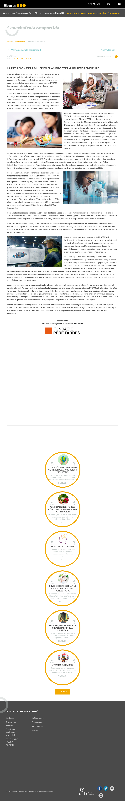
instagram (101, 795)
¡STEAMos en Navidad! (62, 665)
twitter (106, 788)
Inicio (9, 41)
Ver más (63, 691)
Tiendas (45, 13)
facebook (99, 788)
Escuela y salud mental (62, 546)
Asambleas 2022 (57, 13)
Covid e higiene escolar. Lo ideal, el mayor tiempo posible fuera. (62, 588)
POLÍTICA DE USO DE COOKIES (12, 742)
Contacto (10, 718)
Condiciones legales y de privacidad (11, 732)
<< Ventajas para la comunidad (24, 49)
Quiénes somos (8, 13)
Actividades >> (109, 49)
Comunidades (22, 13)
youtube (112, 788)
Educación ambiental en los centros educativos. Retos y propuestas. (62, 469)
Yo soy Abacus (35, 13)
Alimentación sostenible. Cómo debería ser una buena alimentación (62, 509)
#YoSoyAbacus (38, 726)
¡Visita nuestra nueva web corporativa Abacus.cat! (93, 12)
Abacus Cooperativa (21, 59)
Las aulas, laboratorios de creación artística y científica (62, 627)
